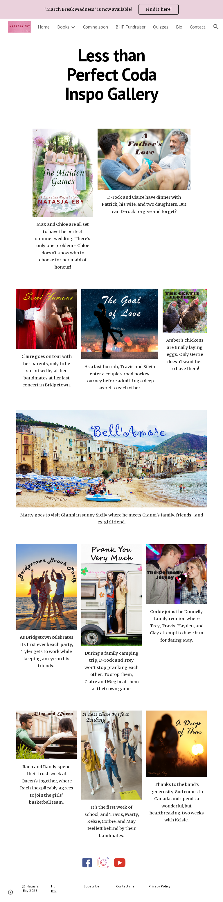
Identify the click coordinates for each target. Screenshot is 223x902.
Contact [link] (198, 27)
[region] (111, 9)
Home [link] (44, 27)
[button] (216, 27)
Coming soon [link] (95, 27)
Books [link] (63, 27)
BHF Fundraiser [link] (130, 27)
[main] (111, 74)
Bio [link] (179, 27)
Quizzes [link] (160, 27)
